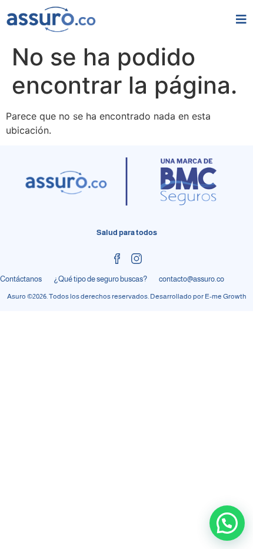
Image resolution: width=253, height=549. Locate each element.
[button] (227, 523)
